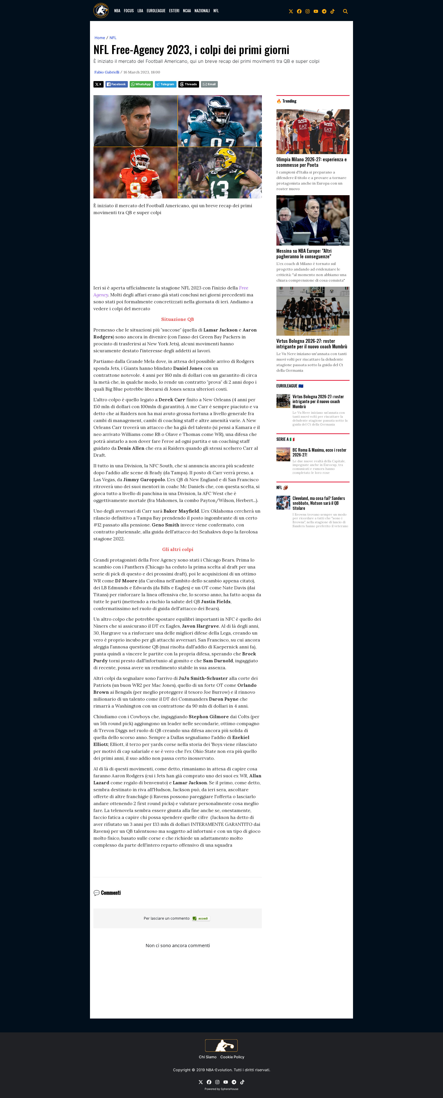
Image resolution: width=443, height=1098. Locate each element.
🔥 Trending (286, 101)
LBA (140, 10)
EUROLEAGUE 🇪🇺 (289, 386)
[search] (345, 10)
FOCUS (129, 10)
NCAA (187, 10)
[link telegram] (324, 10)
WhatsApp (143, 84)
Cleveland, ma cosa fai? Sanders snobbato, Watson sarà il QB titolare (319, 503)
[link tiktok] (332, 10)
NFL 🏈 (282, 487)
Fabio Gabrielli (106, 72)
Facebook (118, 84)
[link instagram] (307, 10)
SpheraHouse (229, 1089)
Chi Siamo (208, 1057)
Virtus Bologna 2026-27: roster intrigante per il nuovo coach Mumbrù (318, 401)
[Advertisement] (177, 252)
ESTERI (174, 10)
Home (100, 37)
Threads (191, 84)
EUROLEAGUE (156, 10)
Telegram (167, 84)
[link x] (291, 10)
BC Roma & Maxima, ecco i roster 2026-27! (320, 452)
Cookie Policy (232, 1057)
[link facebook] (299, 10)
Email (212, 84)
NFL (216, 10)
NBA (117, 10)
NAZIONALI (202, 10)
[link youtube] (316, 10)
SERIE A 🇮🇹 (285, 439)
